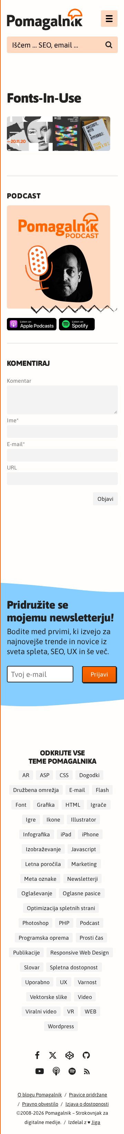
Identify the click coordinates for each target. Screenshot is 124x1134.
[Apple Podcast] (31, 324)
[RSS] (87, 1072)
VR (70, 1011)
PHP (64, 923)
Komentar (19, 381)
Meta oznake (40, 878)
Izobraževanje (43, 849)
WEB (90, 1011)
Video (85, 996)
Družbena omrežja (36, 790)
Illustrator (83, 819)
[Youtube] (40, 1071)
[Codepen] (70, 1055)
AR (25, 775)
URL (12, 467)
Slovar (32, 967)
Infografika (36, 834)
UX (63, 982)
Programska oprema (44, 938)
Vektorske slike (48, 996)
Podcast (90, 923)
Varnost (87, 982)
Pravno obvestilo (40, 1104)
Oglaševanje (36, 893)
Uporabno (37, 982)
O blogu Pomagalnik (40, 1094)
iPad (66, 834)
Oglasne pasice (82, 893)
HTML (72, 805)
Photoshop (35, 923)
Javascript (83, 849)
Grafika (46, 805)
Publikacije (26, 952)
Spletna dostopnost (74, 967)
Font (21, 805)
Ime (12, 420)
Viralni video (40, 1011)
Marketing (84, 863)
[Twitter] (53, 1055)
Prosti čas (91, 938)
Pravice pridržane (88, 1094)
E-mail (15, 444)
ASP (44, 775)
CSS (64, 775)
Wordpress (61, 1026)
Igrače (98, 805)
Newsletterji (82, 878)
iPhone (90, 834)
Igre (31, 819)
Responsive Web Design (79, 952)
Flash (102, 790)
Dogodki (89, 775)
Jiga (95, 1122)
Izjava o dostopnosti (87, 1104)
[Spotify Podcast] (77, 324)
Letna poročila (43, 863)
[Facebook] (37, 1055)
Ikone (53, 819)
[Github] (86, 1055)
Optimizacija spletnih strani (61, 908)
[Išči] (109, 45)
